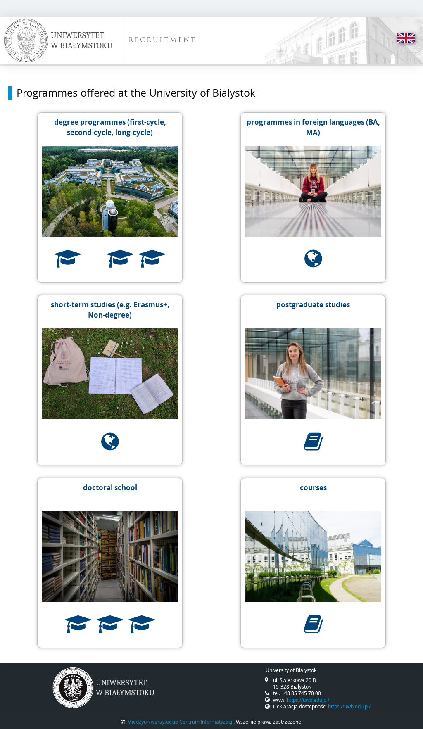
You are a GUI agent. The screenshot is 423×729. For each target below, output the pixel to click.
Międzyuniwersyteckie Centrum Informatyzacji (180, 721)
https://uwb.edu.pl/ (308, 699)
